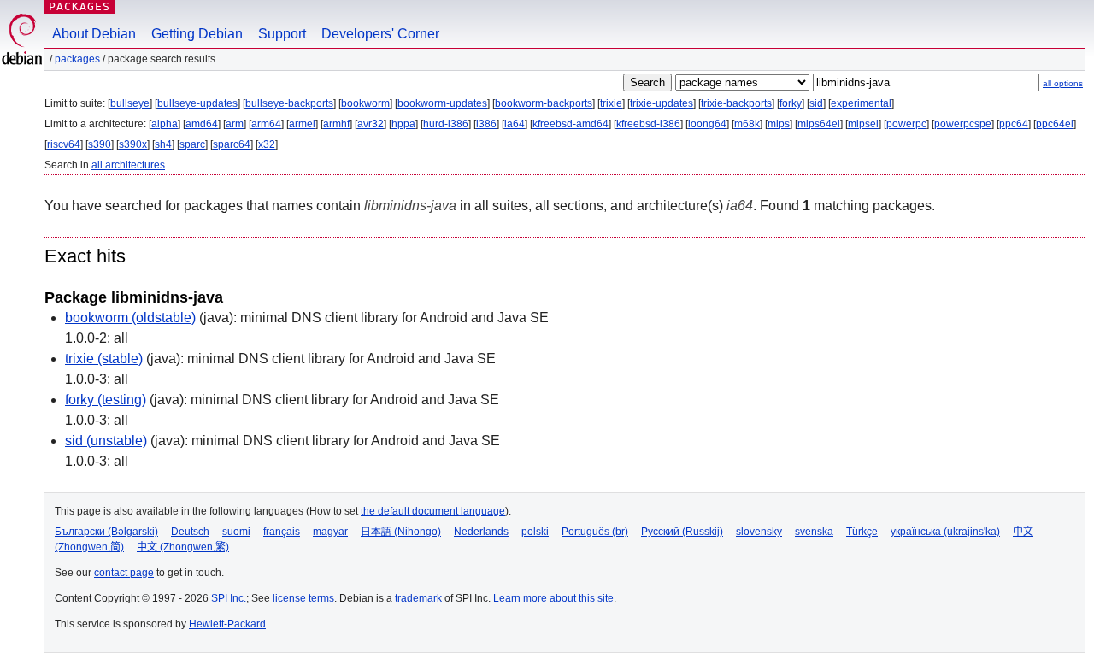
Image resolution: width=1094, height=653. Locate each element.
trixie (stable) (104, 358)
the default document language (433, 511)
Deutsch (190, 532)
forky (790, 103)
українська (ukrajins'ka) (945, 532)
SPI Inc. (228, 598)
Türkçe (862, 532)
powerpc (906, 124)
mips (779, 124)
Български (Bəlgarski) (106, 532)
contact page (124, 573)
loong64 (707, 124)
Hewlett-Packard (227, 624)
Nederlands (481, 532)
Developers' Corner (380, 33)
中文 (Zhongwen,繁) (183, 547)
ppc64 (1013, 124)
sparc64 (231, 144)
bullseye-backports (289, 103)
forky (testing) (105, 399)
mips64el (818, 124)
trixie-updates (661, 103)
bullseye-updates (197, 103)
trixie (611, 103)
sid (816, 103)
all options (1063, 83)
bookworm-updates (442, 103)
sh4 (163, 144)
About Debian (94, 33)
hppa (403, 124)
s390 (99, 144)
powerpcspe (962, 124)
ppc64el (1054, 124)
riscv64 (63, 144)
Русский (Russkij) (682, 532)
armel (302, 124)
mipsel (863, 124)
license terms (303, 598)
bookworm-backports (543, 103)
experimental (861, 103)
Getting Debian (197, 33)
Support (282, 33)
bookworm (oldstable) (130, 317)
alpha (164, 124)
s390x (133, 144)
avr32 (370, 124)
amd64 (201, 124)
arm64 (266, 124)
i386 (486, 124)
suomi (236, 532)
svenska (814, 532)
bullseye (130, 103)
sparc (192, 144)
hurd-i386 (445, 124)
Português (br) (595, 532)
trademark (418, 598)
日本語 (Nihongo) (401, 532)
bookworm (365, 103)
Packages (79, 6)
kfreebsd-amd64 (570, 124)
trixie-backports (736, 103)
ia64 (514, 124)
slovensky (759, 532)
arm (235, 124)
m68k (747, 124)
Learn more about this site (553, 598)
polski (535, 532)
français (281, 532)
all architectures (128, 165)
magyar (330, 532)
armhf (336, 124)
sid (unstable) (106, 440)
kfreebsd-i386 (648, 124)
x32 (266, 144)
